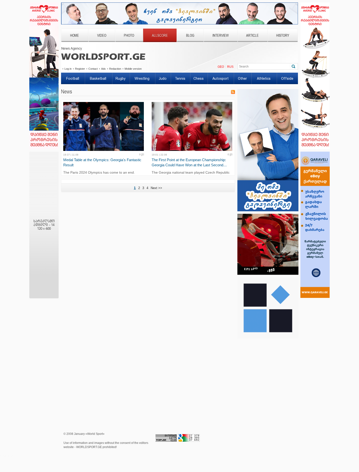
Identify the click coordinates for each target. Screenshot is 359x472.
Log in (68, 68)
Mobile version (133, 68)
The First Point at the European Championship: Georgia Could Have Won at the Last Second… (189, 162)
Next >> (156, 188)
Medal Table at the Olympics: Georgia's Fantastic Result (102, 162)
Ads (103, 68)
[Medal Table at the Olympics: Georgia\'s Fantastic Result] (105, 126)
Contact (93, 68)
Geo (221, 66)
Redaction (115, 68)
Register (80, 68)
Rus (230, 66)
